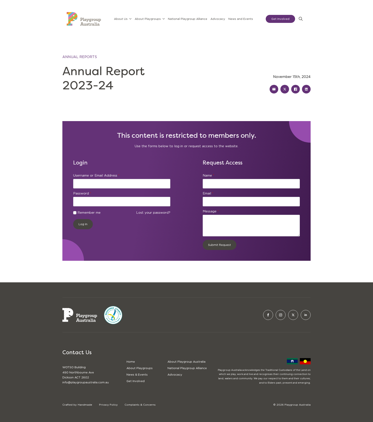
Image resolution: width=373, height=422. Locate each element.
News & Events (137, 374)
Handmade (85, 404)
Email (208, 193)
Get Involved (135, 381)
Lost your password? (153, 213)
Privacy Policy (108, 404)
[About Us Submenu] (130, 18)
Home (130, 361)
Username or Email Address (96, 175)
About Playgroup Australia (186, 361)
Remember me (89, 213)
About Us (121, 18)
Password (82, 193)
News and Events (240, 18)
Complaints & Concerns (140, 404)
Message (211, 211)
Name (208, 175)
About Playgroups (148, 18)
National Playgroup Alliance (187, 18)
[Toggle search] (300, 18)
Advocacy (217, 18)
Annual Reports (79, 57)
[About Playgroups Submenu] (163, 18)
